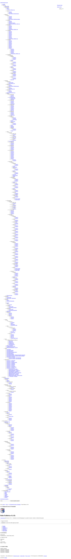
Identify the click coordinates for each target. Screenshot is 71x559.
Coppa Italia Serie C (10, 351)
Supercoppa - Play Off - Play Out (14, 23)
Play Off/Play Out (12, 83)
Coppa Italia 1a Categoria (11, 356)
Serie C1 (8, 471)
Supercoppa (13, 324)
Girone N (12, 50)
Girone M (12, 49)
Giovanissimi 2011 (12, 344)
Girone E (10, 18)
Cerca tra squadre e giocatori (15, 500)
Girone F (10, 45)
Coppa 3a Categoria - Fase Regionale (15, 358)
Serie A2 (10, 425)
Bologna (10, 475)
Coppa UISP (13, 332)
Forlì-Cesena (13, 121)
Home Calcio (7, 6)
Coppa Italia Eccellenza (12, 307)
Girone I (10, 48)
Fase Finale (13, 103)
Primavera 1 (9, 311)
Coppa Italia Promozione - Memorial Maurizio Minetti (15, 355)
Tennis (6, 492)
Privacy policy (27, 555)
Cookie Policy (22, 555)
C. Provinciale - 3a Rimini (13, 376)
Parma (12, 66)
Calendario (4, 528)
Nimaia (6, 557)
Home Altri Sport (7, 491)
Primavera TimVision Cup (11, 92)
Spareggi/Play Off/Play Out (13, 29)
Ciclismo (6, 494)
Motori (6, 493)
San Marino (6, 485)
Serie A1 (8, 412)
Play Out (12, 337)
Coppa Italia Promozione (13, 310)
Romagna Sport (59, 5)
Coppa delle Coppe (14, 325)
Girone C (10, 27)
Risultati (3, 526)
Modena (10, 476)
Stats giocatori (4, 529)
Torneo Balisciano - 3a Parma (13, 369)
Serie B (8, 302)
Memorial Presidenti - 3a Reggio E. (14, 370)
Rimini (12, 130)
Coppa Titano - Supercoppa (11, 298)
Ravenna (12, 127)
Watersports (6, 496)
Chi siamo (45, 555)
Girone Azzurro (17, 198)
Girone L (14, 159)
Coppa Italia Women (10, 350)
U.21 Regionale (9, 479)
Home (4, 504)
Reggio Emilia (15, 175)
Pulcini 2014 (11, 341)
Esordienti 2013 (11, 342)
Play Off (12, 79)
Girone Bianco (17, 199)
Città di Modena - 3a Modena (13, 371)
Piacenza (12, 126)
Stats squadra (4, 530)
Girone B (10, 12)
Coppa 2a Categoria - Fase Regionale (15, 357)
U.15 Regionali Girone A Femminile (15, 504)
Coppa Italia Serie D (10, 353)
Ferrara (12, 60)
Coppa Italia (9, 349)
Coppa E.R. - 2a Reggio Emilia (12, 362)
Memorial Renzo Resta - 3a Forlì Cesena (15, 375)
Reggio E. (10, 477)
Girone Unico (11, 82)
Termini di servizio (16, 555)
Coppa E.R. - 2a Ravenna (11, 366)
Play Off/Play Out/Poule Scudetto (14, 19)
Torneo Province (9, 295)
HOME (3, 4)
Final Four (12, 99)
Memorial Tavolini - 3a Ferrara (14, 373)
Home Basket (7, 378)
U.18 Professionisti (12, 97)
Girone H (10, 37)
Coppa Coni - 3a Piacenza (13, 368)
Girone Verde (17, 270)
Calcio (7, 504)
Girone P (12, 52)
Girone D (10, 17)
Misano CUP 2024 (10, 345)
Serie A (8, 8)
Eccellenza (12, 322)
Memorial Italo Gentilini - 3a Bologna (15, 372)
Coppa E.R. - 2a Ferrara (11, 365)
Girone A (10, 11)
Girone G (10, 36)
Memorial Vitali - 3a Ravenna (13, 374)
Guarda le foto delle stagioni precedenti (12, 522)
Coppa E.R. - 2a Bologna (11, 364)
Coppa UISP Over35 (14, 338)
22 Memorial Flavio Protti (11, 346)
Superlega (10, 424)
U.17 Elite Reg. (11, 141)
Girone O (12, 51)
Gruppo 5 (14, 207)
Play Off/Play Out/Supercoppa (14, 13)
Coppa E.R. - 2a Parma (10, 361)
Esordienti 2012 (11, 343)
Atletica (6, 495)
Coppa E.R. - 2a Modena (11, 363)
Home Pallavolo (7, 421)
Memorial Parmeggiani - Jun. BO (12, 347)
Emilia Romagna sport (4, 2)
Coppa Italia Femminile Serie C (12, 352)
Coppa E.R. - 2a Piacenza (11, 360)
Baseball (6, 497)
